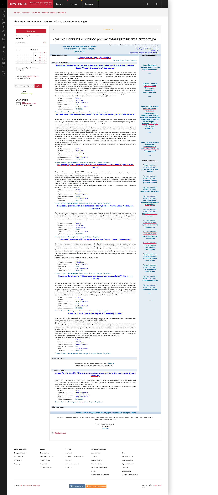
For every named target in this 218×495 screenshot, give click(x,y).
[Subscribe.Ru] (17, 4)
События (69, 467)
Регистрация (18, 457)
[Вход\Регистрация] (147, 4)
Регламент (18, 460)
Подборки (88, 4)
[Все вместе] (3, 11)
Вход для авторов (20, 453)
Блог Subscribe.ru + (46, 457)
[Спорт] (3, 59)
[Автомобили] (3, 19)
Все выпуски (108, 29)
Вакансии (43, 464)
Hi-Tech (93, 471)
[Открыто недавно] (3, 15)
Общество (125, 467)
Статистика (22, 99)
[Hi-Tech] (3, 35)
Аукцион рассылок (72, 464)
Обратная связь (45, 467)
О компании (44, 453)
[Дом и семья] (3, 27)
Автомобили (95, 453)
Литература (36, 12)
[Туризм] (3, 67)
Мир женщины (96, 460)
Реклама (69, 453)
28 (31, 62)
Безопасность (45, 460)
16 (40, 58)
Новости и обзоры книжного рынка (54, 12)
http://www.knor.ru (32, 76)
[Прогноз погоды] (3, 55)
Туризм (94, 457)
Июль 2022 (34, 50)
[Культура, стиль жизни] (3, 43)
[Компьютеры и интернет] (3, 39)
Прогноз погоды (127, 457)
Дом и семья (126, 471)
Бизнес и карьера (97, 464)
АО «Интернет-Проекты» (30, 485)
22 (35, 60)
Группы (74, 4)
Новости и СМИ (127, 460)
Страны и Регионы (128, 464)
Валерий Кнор (26, 94)
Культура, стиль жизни (22, 12)
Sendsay (68, 460)
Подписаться (31, 31)
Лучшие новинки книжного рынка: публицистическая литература (50, 21)
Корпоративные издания (74, 457)
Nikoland (157, 485)
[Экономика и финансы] (3, 71)
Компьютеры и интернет (100, 475)
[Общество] (3, 51)
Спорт (124, 453)
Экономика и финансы (99, 467)
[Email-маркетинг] (3, 75)
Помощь (17, 464)
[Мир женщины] (3, 31)
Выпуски (59, 4)
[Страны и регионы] (3, 63)
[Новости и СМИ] (3, 47)
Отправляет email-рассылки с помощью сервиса (41, 4)
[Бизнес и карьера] (3, 23)
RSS (44, 42)
